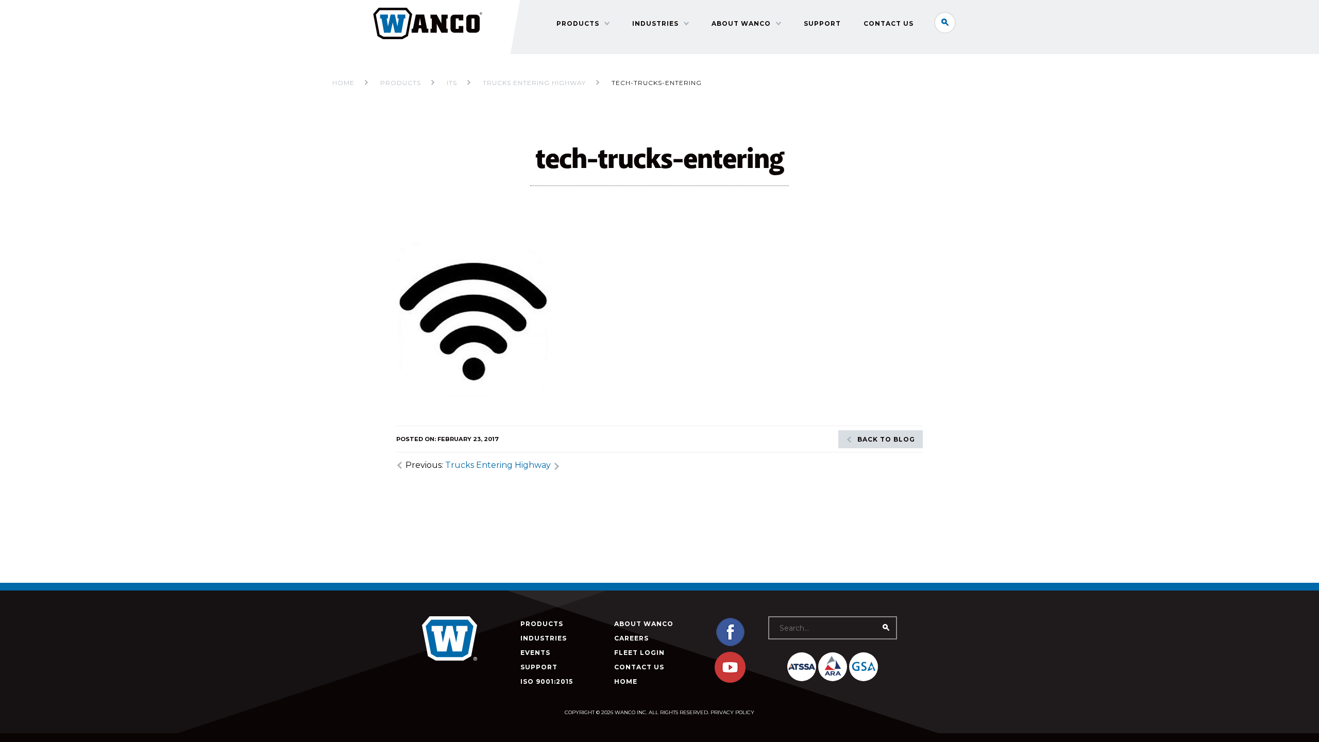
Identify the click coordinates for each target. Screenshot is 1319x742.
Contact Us (889, 23)
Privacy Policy (732, 712)
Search (945, 22)
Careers (631, 638)
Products (577, 23)
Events (535, 652)
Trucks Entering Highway (498, 465)
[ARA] (832, 666)
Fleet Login (639, 652)
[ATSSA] (801, 666)
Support (822, 23)
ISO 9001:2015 (546, 681)
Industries (655, 23)
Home (343, 83)
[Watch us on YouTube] (730, 680)
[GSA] (863, 666)
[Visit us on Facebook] (730, 645)
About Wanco (741, 23)
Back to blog (886, 439)
